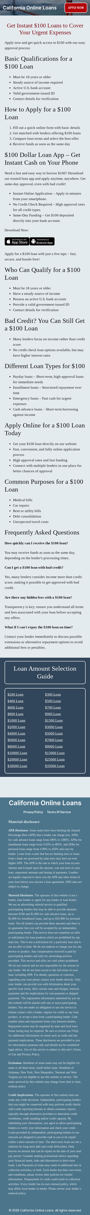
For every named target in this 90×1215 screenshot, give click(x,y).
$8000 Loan (16, 746)
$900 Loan (53, 714)
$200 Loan (15, 694)
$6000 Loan (16, 740)
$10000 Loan (17, 753)
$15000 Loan (55, 753)
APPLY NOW (76, 7)
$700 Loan (53, 707)
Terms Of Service (59, 812)
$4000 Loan (16, 733)
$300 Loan (53, 694)
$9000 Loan (54, 746)
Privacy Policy (33, 812)
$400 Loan (15, 701)
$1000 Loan (16, 720)
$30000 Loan (17, 766)
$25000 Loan (55, 759)
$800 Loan (15, 714)
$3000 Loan (54, 727)
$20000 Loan (17, 759)
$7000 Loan (54, 740)
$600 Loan (15, 707)
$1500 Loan (54, 720)
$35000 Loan (55, 766)
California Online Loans (30, 8)
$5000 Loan (54, 733)
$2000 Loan (16, 727)
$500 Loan (53, 701)
